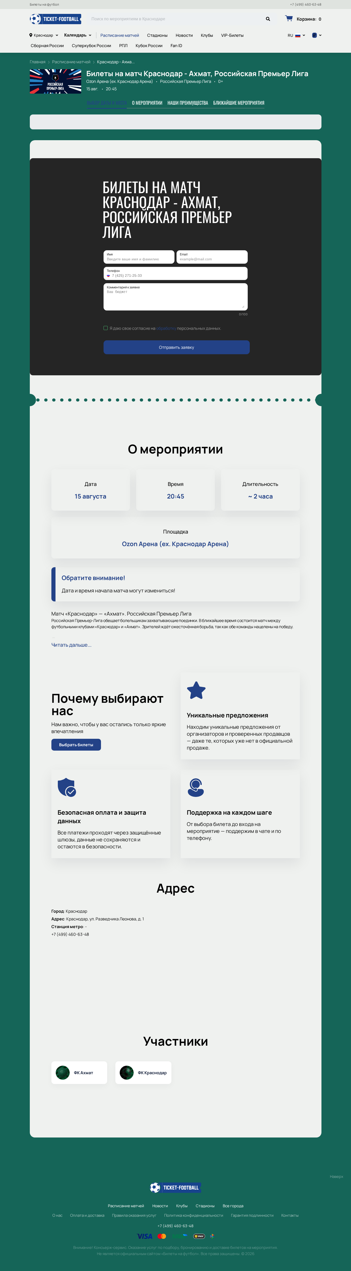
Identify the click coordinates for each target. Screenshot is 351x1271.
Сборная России (47, 45)
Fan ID (176, 45)
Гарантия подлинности (252, 1215)
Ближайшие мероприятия (238, 102)
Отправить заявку (176, 347)
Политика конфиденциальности (193, 1215)
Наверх (336, 1176)
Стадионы (157, 35)
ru (290, 35)
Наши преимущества (188, 102)
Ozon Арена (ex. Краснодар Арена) (119, 81)
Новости (184, 35)
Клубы (207, 35)
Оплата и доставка (87, 1215)
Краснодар (43, 35)
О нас (57, 1215)
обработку (166, 328)
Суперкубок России (91, 45)
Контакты (290, 1215)
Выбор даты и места (107, 102)
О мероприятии (147, 102)
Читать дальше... (71, 644)
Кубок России (149, 45)
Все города (233, 1205)
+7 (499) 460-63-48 (305, 4)
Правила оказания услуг (134, 1215)
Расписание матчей (119, 35)
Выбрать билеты (76, 745)
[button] (109, 275)
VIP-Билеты (232, 35)
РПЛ (123, 45)
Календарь (75, 35)
